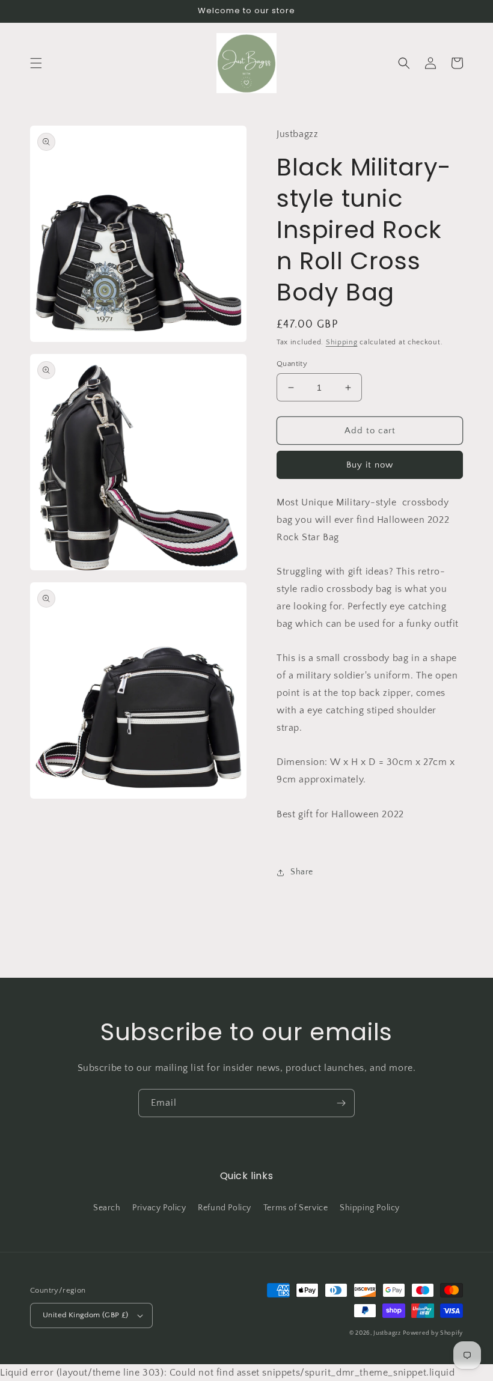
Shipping (342, 342)
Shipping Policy (370, 1208)
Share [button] (301, 872)
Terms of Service (295, 1208)
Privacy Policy (159, 1208)
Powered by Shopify (433, 1333)
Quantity (292, 363)
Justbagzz (386, 1333)
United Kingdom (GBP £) (86, 1315)
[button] (36, 63)
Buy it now (369, 465)
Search (107, 1208)
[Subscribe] (341, 1103)
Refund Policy (224, 1208)
